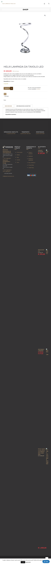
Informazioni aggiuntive (23, 106)
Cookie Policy (31, 167)
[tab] (8, 106)
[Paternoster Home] (8, 3)
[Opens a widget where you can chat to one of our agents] (46, 561)
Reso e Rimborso (31, 162)
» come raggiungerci (7, 158)
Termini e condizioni (30, 153)
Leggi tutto (28, 562)
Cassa (18, 162)
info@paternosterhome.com (8, 176)
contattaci (38, 89)
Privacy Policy (31, 165)
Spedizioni (30, 156)
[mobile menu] (40, 4)
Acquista (7, 88)
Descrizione (8, 106)
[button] (45, 15)
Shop (18, 157)
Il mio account (19, 152)
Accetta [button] (23, 562)
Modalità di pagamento (30, 159)
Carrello (18, 159)
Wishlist (18, 154)
